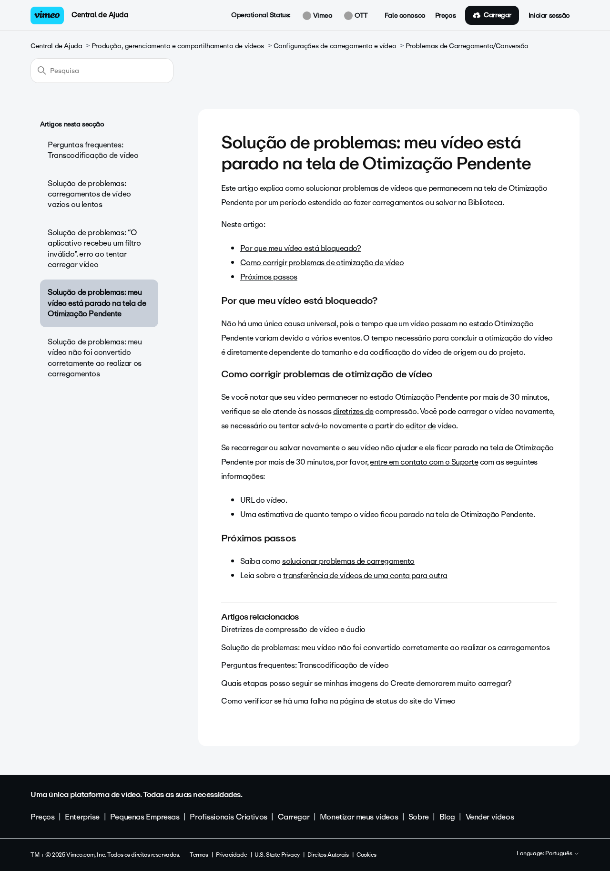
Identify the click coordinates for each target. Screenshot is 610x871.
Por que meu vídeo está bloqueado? (300, 248)
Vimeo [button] (321, 16)
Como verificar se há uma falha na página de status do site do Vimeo (338, 701)
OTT (360, 16)
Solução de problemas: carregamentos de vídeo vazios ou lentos (89, 194)
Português (559, 853)
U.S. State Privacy (276, 855)
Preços (445, 16)
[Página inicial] (47, 15)
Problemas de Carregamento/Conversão (467, 46)
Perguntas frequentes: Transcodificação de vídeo (93, 150)
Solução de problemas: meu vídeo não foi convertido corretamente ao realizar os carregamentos (95, 357)
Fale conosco (405, 16)
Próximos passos (268, 276)
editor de (420, 425)
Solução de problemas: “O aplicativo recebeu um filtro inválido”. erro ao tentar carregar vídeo (94, 248)
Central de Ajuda (99, 15)
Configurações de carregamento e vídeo (335, 46)
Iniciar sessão (549, 16)
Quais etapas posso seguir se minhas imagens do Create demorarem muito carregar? (366, 683)
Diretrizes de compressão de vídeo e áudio (293, 629)
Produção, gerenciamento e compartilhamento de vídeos (178, 46)
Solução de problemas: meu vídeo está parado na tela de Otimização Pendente (97, 303)
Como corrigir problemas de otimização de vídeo (322, 262)
